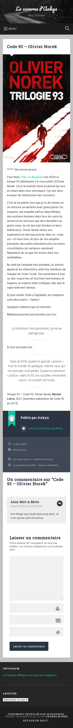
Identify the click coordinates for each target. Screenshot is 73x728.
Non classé (19, 449)
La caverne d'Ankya (36, 8)
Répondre (60, 503)
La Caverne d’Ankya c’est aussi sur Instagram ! (30, 675)
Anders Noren (57, 716)
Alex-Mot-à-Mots (24, 502)
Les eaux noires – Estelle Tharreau (33, 459)
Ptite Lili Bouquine (32, 177)
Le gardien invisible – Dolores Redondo (35, 465)
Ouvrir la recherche (66, 28)
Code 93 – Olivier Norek (32, 46)
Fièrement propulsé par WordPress (36, 714)
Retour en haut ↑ (36, 720)
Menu (12, 28)
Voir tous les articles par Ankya (45, 428)
